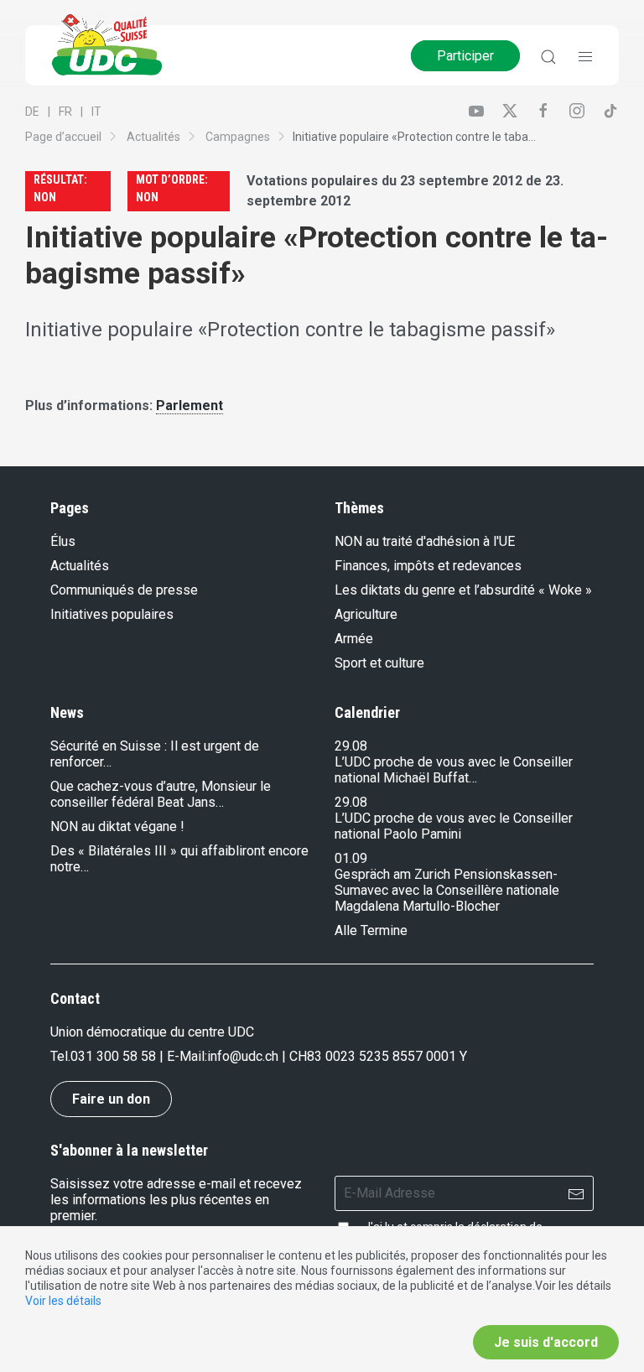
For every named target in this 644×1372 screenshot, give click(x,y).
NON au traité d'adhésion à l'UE (425, 541)
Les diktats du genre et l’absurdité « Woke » (463, 590)
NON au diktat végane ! (117, 826)
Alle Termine (371, 930)
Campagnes (237, 136)
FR (65, 111)
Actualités (153, 136)
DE (32, 111)
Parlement (189, 405)
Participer (465, 56)
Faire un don (111, 1099)
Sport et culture (379, 663)
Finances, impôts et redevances (428, 566)
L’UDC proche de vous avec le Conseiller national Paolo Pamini (454, 826)
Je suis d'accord (546, 1342)
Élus (62, 541)
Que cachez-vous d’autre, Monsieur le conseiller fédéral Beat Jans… (160, 794)
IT (96, 111)
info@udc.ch (242, 1056)
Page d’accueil (63, 136)
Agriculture (366, 614)
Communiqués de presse (124, 590)
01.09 (351, 858)
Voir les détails (63, 1300)
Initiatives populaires (112, 614)
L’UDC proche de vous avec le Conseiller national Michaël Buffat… (454, 770)
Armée (354, 639)
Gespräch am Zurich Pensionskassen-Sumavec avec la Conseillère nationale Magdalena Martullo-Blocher (447, 890)
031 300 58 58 (113, 1056)
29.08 (351, 746)
